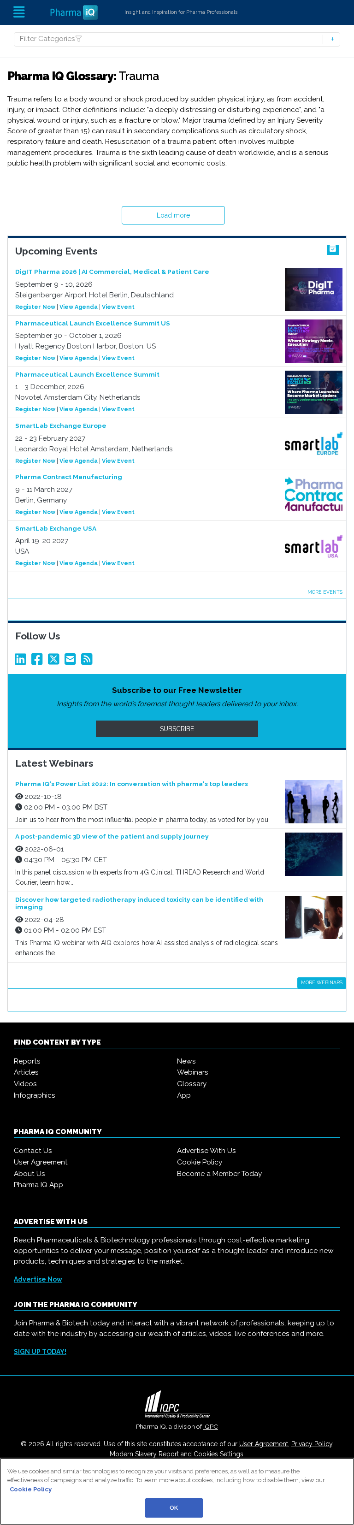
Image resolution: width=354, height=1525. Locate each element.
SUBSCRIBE (177, 729)
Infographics (34, 1095)
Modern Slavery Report (144, 1454)
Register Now (35, 306)
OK (174, 1507)
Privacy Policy (311, 1444)
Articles (26, 1072)
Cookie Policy (199, 1162)
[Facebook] (38, 661)
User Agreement (41, 1162)
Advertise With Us (206, 1151)
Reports (27, 1061)
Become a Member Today (219, 1174)
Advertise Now (38, 1279)
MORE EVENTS (324, 592)
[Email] (72, 661)
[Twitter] (55, 661)
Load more (173, 215)
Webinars (192, 1072)
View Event (118, 306)
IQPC (210, 1426)
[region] (177, 1491)
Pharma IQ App (38, 1185)
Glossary (191, 1084)
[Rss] (88, 661)
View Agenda (78, 306)
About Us (29, 1174)
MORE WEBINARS (321, 982)
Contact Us (33, 1151)
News (186, 1061)
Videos (25, 1084)
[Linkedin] (22, 661)
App (184, 1095)
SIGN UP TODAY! (40, 1351)
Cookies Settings (218, 1454)
